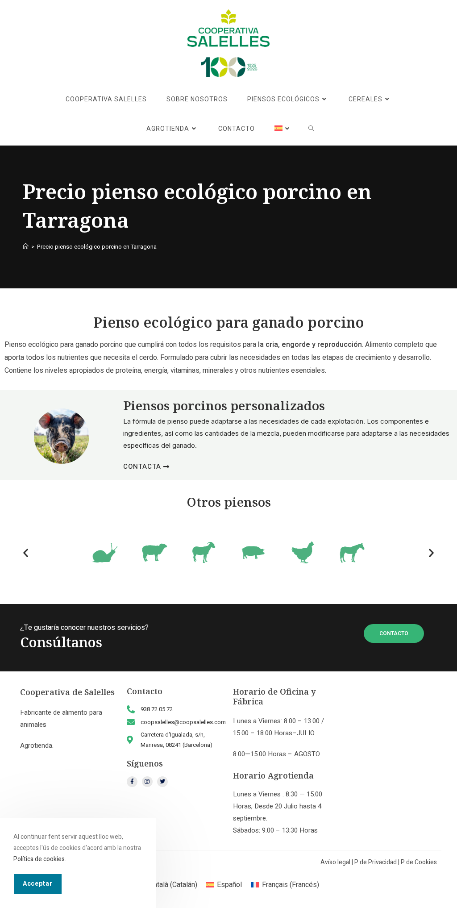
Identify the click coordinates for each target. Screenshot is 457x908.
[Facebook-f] (132, 781)
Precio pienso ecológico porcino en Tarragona (97, 246)
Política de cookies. (39, 859)
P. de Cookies (419, 862)
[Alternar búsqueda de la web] (311, 129)
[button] (25, 552)
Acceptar (38, 883)
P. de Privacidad (375, 862)
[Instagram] (147, 781)
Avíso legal (335, 862)
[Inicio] (26, 246)
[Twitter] (162, 781)
